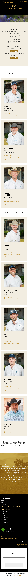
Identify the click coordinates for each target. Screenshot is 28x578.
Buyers (3, 513)
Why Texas (4, 511)
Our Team (4, 502)
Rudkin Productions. (16, 575)
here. (24, 445)
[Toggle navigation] (14, 12)
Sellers (3, 515)
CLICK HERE (14, 51)
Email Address (6, 556)
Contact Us (4, 519)
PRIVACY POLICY (6, 522)
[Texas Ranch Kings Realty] (14, 7)
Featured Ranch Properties (10, 506)
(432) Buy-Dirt (8, 2)
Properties (4, 504)
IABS (2, 536)
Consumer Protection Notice (9, 538)
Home (3, 500)
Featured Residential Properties (12, 508)
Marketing (4, 517)
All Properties (6, 509)
